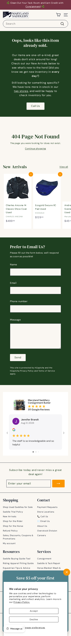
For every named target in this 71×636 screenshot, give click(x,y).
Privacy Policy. (21, 602)
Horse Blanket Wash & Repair (49, 570)
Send (17, 357)
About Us (42, 526)
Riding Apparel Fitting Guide (18, 563)
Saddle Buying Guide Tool (17, 558)
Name (13, 264)
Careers (41, 535)
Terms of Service (46, 371)
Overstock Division (47, 530)
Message (15, 319)
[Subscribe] (58, 483)
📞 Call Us (42, 516)
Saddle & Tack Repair (48, 563)
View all (63, 166)
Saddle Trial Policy (13, 511)
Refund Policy (10, 530)
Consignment (33, 6)
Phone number (19, 301)
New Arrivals (9, 516)
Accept (34, 610)
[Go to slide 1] (33, 452)
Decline (34, 619)
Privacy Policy (27, 371)
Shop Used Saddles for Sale (18, 507)
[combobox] (35, 24)
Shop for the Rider (13, 521)
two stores (21, 91)
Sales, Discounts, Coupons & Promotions (18, 537)
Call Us (35, 106)
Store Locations (45, 511)
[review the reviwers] (13, 430)
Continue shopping (35, 148)
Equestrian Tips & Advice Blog (16, 570)
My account (9, 543)
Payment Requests (47, 507)
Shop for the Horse (13, 526)
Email (13, 282)
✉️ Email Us (43, 521)
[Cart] (58, 15)
